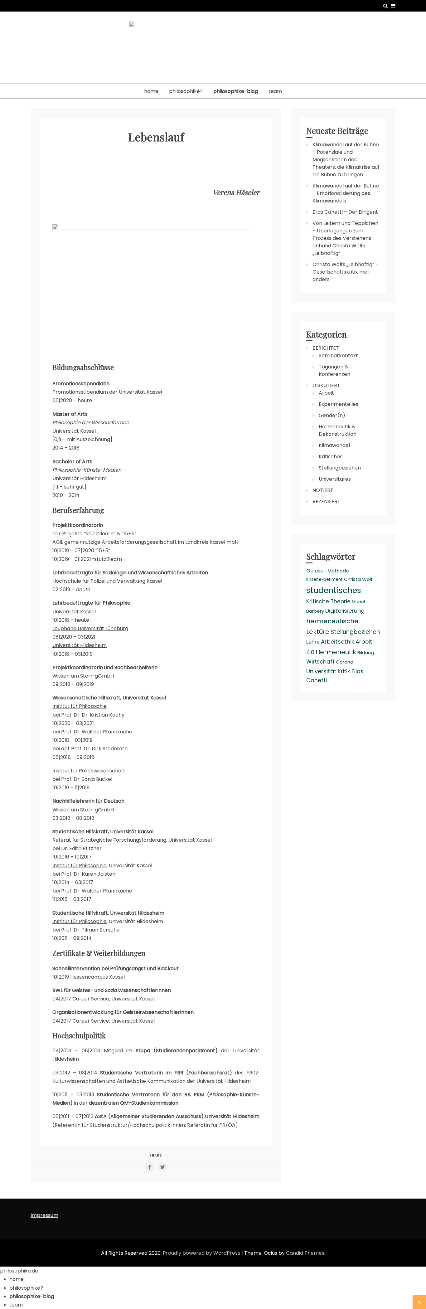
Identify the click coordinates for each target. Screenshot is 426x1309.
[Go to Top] (419, 1302)
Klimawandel (334, 445)
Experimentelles (338, 404)
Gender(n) (332, 415)
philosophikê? (186, 91)
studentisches (333, 590)
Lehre (313, 641)
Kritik (344, 671)
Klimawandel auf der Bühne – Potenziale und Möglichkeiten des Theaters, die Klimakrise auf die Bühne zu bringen (346, 159)
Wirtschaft (320, 661)
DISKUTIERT (326, 385)
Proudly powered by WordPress (202, 1253)
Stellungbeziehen (340, 467)
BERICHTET (325, 348)
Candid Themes (305, 1253)
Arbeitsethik (337, 641)
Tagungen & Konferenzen (334, 370)
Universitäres (335, 479)
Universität (321, 671)
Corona (344, 662)
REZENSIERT (326, 501)
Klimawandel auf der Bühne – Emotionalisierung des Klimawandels (345, 193)
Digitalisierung (345, 611)
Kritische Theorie (328, 601)
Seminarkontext (338, 355)
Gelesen (316, 570)
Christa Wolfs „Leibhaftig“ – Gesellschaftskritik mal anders (345, 272)
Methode (338, 570)
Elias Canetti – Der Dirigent (345, 212)
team (275, 91)
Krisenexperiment (324, 579)
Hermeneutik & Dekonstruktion (337, 430)
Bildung (365, 652)
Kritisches (330, 456)
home (151, 91)
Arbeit (326, 393)
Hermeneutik (336, 652)
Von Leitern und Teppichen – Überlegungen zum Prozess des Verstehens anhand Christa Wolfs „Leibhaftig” (345, 238)
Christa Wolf (358, 579)
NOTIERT (322, 490)
